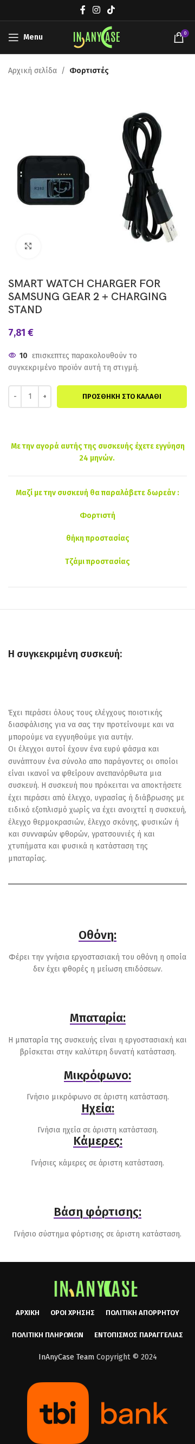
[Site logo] (97, 37)
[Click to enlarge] (28, 247)
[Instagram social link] (96, 10)
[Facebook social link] (82, 10)
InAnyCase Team (66, 1357)
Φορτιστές (89, 70)
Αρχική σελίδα (32, 70)
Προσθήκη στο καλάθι (121, 396)
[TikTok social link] (111, 10)
